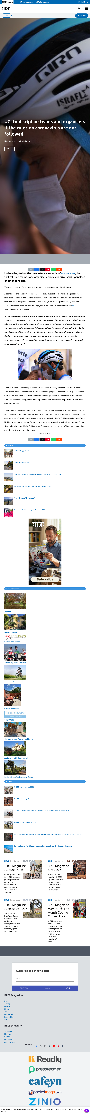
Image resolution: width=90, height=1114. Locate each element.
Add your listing (9, 1042)
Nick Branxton (9, 141)
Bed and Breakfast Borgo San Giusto (18, 777)
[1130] (45, 1101)
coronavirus (68, 273)
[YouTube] (54, 1046)
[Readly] (45, 1059)
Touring (7, 1004)
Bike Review (8, 1014)
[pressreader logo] (45, 1070)
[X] (41, 1046)
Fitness (7, 1009)
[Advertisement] (45, 259)
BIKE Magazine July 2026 (22, 799)
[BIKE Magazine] (6, 8)
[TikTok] (49, 1046)
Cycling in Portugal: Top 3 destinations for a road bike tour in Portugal (37, 474)
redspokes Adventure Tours (15, 682)
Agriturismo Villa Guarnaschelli (16, 758)
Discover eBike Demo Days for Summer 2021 (29, 510)
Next (68, 988)
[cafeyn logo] (45, 1082)
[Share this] (36, 269)
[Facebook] (36, 1046)
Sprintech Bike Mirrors (21, 462)
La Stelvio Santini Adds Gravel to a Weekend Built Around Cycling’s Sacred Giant (41, 810)
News (6, 861)
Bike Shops (8, 1039)
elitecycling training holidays (15, 663)
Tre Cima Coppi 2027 (21, 451)
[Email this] (31, 269)
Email (18, 979)
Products (7, 1006)
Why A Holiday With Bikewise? (24, 498)
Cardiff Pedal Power (12, 642)
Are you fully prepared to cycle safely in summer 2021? (32, 486)
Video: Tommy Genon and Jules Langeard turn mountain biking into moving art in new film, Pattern (47, 834)
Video (6, 1020)
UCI (74, 306)
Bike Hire (7, 1034)
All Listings (8, 1031)
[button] (79, 8)
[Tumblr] (63, 1046)
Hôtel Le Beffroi (10, 632)
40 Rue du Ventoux (12, 708)
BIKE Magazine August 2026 (24, 787)
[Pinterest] (58, 1046)
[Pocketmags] (45, 1092)
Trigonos (7, 611)
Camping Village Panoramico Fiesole (18, 739)
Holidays (7, 1037)
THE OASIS (9, 720)
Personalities (9, 1017)
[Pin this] (47, 269)
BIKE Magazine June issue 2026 (25, 822)
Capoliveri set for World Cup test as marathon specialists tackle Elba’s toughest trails (43, 846)
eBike (6, 1012)
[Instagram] (45, 1046)
